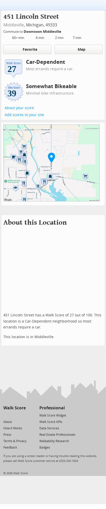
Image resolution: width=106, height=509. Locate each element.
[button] (51, 157)
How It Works (12, 428)
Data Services (49, 428)
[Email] (22, 415)
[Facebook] (14, 415)
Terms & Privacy (14, 441)
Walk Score (14, 408)
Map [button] (81, 49)
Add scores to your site (24, 115)
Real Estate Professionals (57, 435)
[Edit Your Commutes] (64, 30)
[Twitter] (6, 415)
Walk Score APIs (50, 422)
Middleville (13, 25)
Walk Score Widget (52, 415)
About (7, 422)
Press (7, 435)
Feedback (10, 447)
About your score (19, 108)
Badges (44, 447)
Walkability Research (54, 441)
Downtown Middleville (43, 32)
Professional (52, 408)
